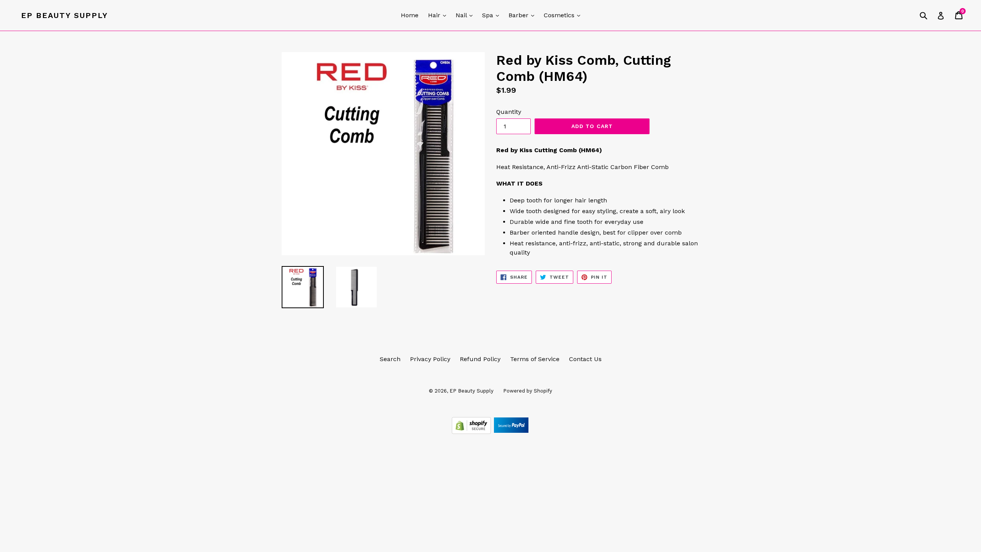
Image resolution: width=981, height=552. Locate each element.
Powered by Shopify (527, 391)
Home (409, 15)
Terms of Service (534, 359)
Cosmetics (564, 15)
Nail (466, 15)
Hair (439, 15)
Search (390, 359)
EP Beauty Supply (64, 15)
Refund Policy (480, 359)
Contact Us (585, 359)
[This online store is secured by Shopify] (472, 431)
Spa (492, 15)
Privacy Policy (430, 359)
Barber (523, 15)
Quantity (508, 111)
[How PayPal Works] (511, 431)
